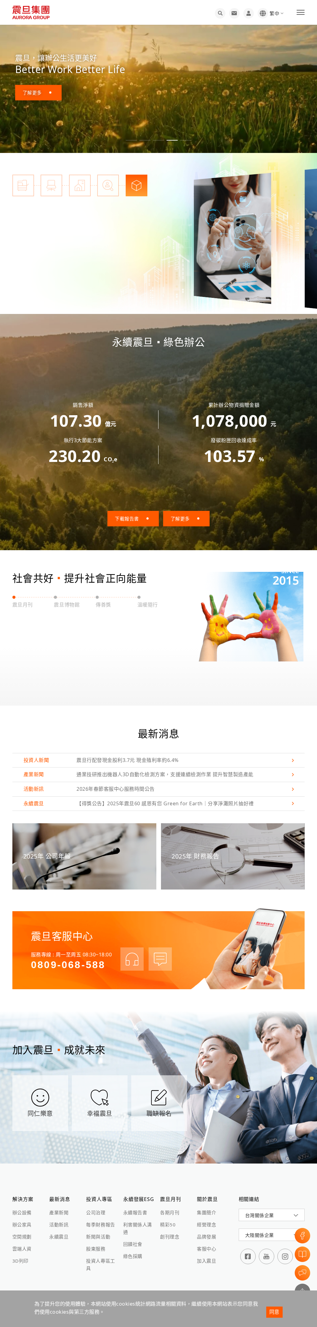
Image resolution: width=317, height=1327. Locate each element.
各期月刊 (169, 1212)
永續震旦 (58, 1236)
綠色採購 (132, 1256)
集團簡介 (206, 1212)
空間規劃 (22, 1236)
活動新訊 (58, 1224)
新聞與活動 (98, 1236)
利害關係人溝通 (137, 1228)
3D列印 (20, 1261)
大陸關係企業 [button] (259, 1235)
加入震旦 (206, 1261)
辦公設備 (22, 1212)
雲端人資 (22, 1249)
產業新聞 (58, 1212)
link (158, 760)
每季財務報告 (100, 1224)
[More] (234, 238)
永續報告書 (135, 1212)
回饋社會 (132, 1244)
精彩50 (168, 1224)
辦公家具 (22, 1224)
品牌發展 (206, 1236)
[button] (131, 140)
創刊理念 (169, 1236)
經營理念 (206, 1224)
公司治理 (95, 1212)
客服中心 (206, 1249)
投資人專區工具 (100, 1264)
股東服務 (95, 1249)
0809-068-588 (68, 964)
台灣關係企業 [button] (259, 1215)
